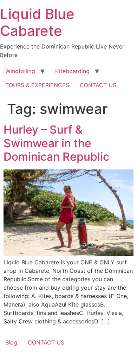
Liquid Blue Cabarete (37, 22)
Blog (11, 342)
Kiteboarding (72, 71)
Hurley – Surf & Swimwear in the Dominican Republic (56, 143)
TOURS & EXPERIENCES (37, 85)
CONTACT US (98, 85)
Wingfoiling (20, 71)
